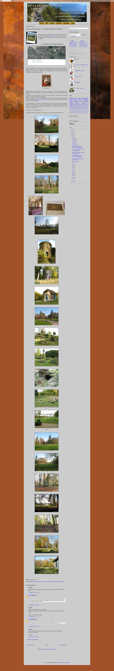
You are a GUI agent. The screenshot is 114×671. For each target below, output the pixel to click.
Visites (85, 108)
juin (73, 167)
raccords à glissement (80, 112)
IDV (47, 23)
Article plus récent (30, 645)
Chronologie (66, 23)
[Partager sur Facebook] (44, 579)
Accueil (41, 23)
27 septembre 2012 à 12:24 (33, 592)
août (73, 164)
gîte (87, 109)
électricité (85, 112)
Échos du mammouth (80, 104)
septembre (74, 144)
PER (77, 105)
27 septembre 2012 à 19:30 (33, 605)
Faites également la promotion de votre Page (75, 53)
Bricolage (75, 101)
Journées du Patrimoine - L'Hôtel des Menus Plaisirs (78, 150)
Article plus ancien (62, 645)
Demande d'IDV (77, 82)
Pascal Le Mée (31, 595)
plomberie (77, 108)
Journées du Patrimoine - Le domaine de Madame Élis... (77, 147)
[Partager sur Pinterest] (45, 579)
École (70, 101)
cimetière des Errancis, (40, 99)
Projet (79, 105)
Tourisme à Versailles (51, 581)
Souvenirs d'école (75, 109)
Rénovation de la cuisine (79, 70)
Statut (82, 108)
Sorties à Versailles (42, 581)
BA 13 (70, 109)
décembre (74, 139)
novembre (74, 141)
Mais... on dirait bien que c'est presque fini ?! (78, 159)
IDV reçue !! (76, 59)
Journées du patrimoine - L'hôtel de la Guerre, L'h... (78, 153)
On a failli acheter (84, 105)
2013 (72, 135)
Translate (74, 36)
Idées (80, 108)
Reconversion (72, 100)
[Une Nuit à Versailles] (69, 51)
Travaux (52, 23)
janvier (73, 177)
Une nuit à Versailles (60, 581)
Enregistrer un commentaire (32, 639)
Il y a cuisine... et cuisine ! (79, 88)
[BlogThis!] (42, 579)
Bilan (70, 107)
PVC (74, 108)
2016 (72, 129)
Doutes (73, 107)
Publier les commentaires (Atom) (49, 649)
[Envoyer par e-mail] (40, 579)
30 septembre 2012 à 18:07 (33, 626)
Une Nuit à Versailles (54, 36)
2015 (72, 131)
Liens (73, 23)
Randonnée (71, 112)
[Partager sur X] (43, 579)
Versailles (59, 23)
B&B (87, 108)
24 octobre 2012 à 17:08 (33, 636)
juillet (73, 165)
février (73, 175)
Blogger (67, 662)
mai (73, 169)
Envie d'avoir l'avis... (78, 76)
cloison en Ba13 (83, 109)
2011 (72, 179)
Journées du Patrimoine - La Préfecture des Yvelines (77, 156)
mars (73, 173)
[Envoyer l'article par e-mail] (38, 579)
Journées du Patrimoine (34, 581)
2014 (72, 133)
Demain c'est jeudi (75, 161)
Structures (75, 112)
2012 (72, 137)
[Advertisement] (46, 657)
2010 (72, 181)
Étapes (71, 98)
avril (73, 171)
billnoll (60, 662)
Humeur (74, 105)
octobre (73, 143)
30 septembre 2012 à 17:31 (33, 616)
